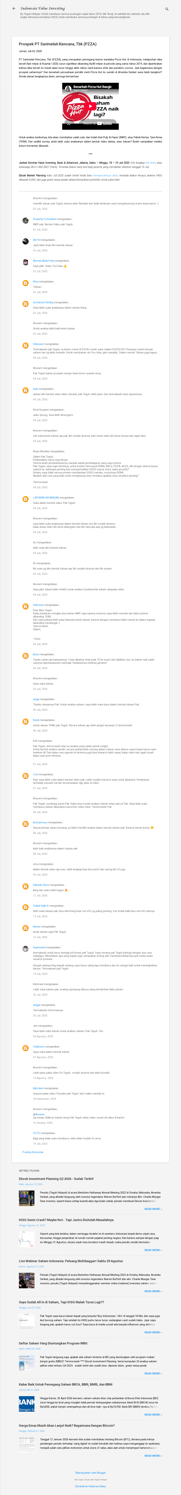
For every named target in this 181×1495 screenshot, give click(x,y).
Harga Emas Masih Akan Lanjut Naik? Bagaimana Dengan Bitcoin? (67, 1425)
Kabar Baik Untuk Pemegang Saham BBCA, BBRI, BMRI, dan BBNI (65, 1384)
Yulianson (38, 1046)
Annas (36, 926)
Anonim (40, 1114)
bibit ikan (38, 1088)
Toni (35, 774)
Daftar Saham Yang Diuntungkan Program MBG (53, 1343)
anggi (36, 699)
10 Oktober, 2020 (42, 1122)
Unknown (38, 344)
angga (36, 1005)
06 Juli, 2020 (40, 709)
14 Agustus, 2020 (43, 1078)
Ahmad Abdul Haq (43, 260)
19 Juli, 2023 (40, 1143)
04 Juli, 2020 (40, 357)
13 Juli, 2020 (40, 916)
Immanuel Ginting (43, 302)
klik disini (151, 162)
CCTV (36, 1133)
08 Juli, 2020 (40, 812)
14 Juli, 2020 (40, 973)
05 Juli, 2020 (40, 668)
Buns (36, 654)
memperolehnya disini (105, 175)
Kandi (36, 720)
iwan (35, 388)
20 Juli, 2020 (40, 994)
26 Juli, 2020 (40, 1015)
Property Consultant (44, 219)
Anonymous (40, 822)
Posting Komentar (32, 1152)
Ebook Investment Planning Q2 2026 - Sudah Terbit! (56, 1179)
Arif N (36, 239)
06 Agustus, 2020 (43, 1036)
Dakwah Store (41, 885)
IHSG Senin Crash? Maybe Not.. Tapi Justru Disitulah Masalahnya (66, 1220)
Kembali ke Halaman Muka (90, 1486)
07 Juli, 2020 (40, 764)
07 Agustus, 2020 (43, 1057)
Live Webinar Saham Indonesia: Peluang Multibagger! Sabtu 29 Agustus (71, 1261)
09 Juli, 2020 (40, 874)
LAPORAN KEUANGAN (46, 497)
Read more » (153, 1209)
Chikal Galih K (41, 905)
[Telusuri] (167, 9)
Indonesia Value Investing (42, 8)
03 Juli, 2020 (40, 208)
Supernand (39, 947)
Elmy (36, 281)
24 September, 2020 (44, 1098)
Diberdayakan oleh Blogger (90, 1472)
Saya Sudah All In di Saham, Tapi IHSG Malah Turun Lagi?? (61, 1302)
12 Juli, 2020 (40, 895)
